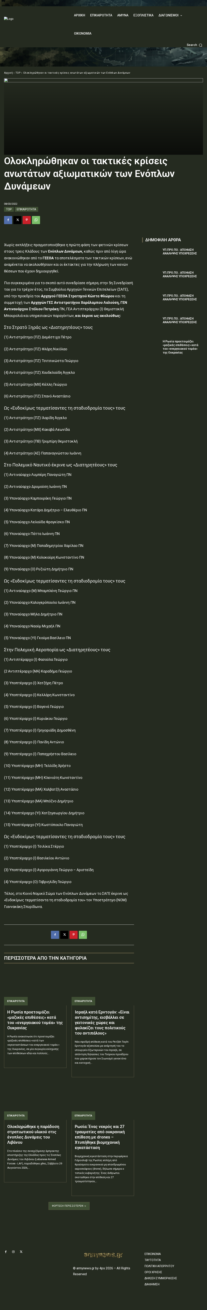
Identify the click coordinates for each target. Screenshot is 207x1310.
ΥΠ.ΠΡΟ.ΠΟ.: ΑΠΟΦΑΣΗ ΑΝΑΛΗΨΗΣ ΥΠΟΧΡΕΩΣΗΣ (180, 251)
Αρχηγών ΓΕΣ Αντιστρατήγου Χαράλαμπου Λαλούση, (75, 302)
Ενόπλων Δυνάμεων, (65, 251)
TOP (18, 72)
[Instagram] (13, 1252)
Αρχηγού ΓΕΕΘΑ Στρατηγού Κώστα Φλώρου (78, 296)
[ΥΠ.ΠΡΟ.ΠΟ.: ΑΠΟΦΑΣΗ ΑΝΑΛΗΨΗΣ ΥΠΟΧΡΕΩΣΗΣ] (151, 254)
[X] (17, 220)
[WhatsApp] (36, 220)
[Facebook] (8, 220)
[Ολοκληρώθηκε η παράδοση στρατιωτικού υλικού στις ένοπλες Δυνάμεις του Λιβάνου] (35, 1101)
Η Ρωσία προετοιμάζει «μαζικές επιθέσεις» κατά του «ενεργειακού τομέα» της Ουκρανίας (35, 1020)
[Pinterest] (27, 220)
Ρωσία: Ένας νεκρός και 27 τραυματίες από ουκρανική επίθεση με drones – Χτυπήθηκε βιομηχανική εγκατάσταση (100, 1137)
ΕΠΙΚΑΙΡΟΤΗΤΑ (26, 209)
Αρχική (8, 72)
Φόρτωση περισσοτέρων (67, 1205)
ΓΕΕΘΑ (48, 258)
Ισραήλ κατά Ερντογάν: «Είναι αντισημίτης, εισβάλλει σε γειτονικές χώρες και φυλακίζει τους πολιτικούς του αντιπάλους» (102, 1023)
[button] (195, 45)
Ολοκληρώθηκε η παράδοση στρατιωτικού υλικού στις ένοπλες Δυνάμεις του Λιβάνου (33, 1134)
